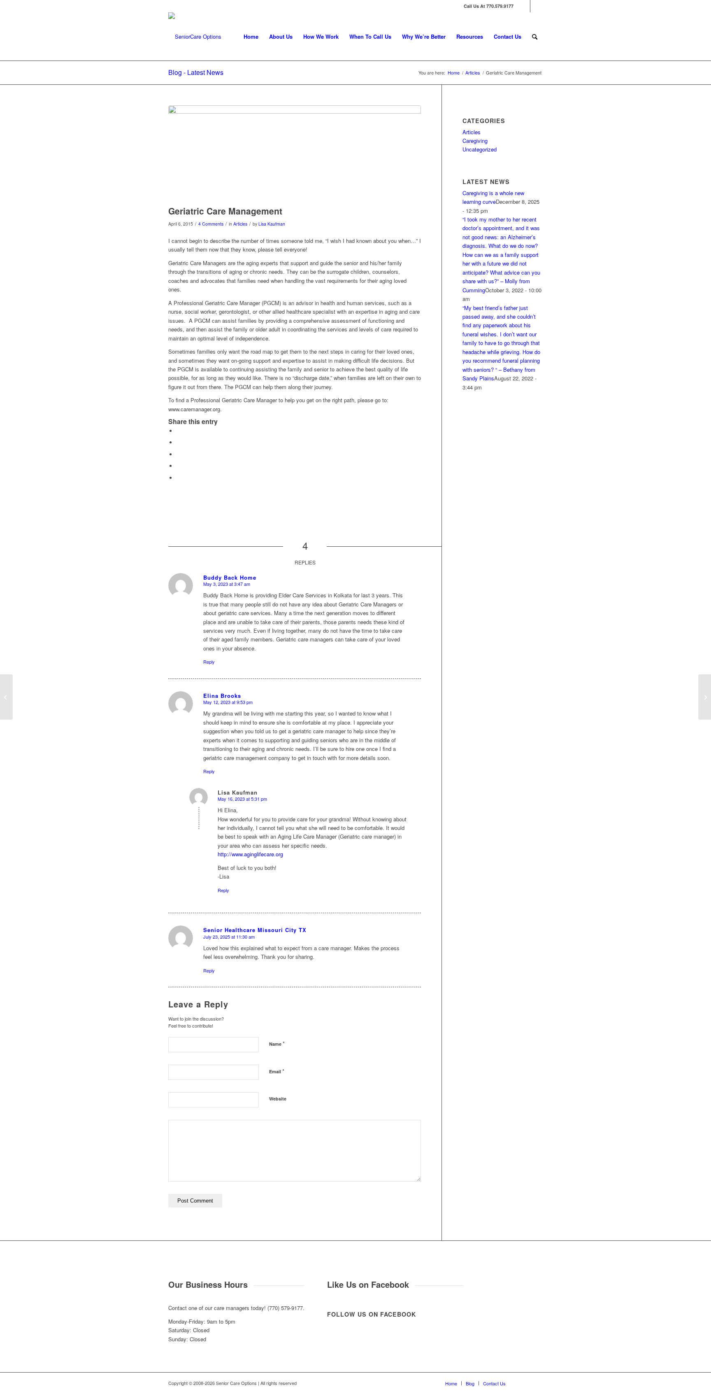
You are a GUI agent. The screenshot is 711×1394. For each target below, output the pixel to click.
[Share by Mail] (179, 478)
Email (276, 1071)
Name (277, 1043)
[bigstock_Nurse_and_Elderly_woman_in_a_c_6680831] (294, 153)
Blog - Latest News (195, 72)
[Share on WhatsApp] (179, 454)
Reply (209, 661)
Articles (240, 224)
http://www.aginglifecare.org (250, 854)
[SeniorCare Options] (194, 36)
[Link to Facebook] (524, 6)
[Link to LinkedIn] (536, 6)
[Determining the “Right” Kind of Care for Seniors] (704, 697)
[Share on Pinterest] (179, 466)
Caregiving (475, 141)
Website (277, 1099)
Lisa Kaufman (271, 224)
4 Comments (210, 224)
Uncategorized (479, 149)
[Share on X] (179, 442)
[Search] (535, 36)
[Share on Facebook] (179, 431)
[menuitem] (251, 36)
